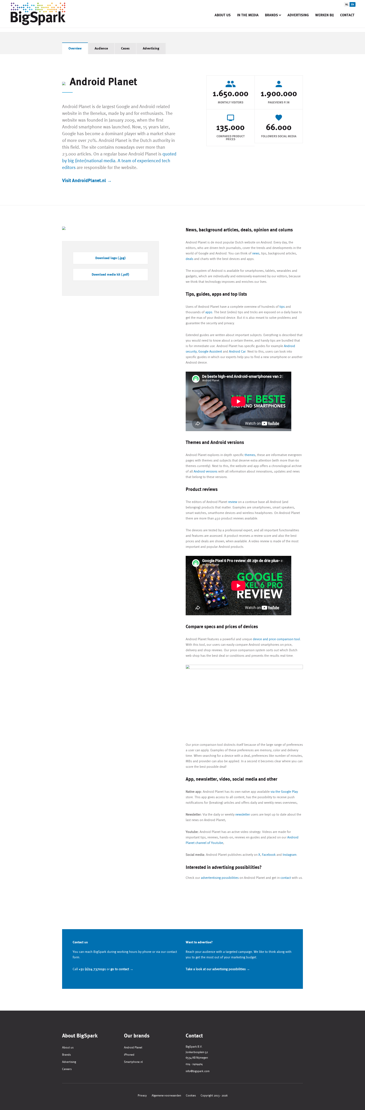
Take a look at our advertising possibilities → (218, 969)
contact (286, 878)
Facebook (269, 855)
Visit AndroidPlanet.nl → (87, 180)
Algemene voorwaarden (166, 1095)
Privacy (142, 1095)
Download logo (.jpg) (110, 258)
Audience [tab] (101, 48)
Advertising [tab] (151, 48)
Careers (67, 1069)
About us (223, 15)
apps (208, 312)
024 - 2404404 (194, 1064)
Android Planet (133, 1047)
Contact (347, 15)
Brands (271, 15)
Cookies (191, 1095)
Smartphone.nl (133, 1061)
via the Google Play (284, 792)
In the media (248, 15)
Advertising (298, 15)
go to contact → (121, 969)
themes (250, 455)
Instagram (290, 855)
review (232, 502)
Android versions (205, 471)
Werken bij (324, 15)
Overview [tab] (75, 48)
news (255, 253)
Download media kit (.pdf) (110, 274)
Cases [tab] (125, 48)
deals (189, 259)
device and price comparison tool (276, 639)
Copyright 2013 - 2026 (214, 1095)
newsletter (243, 814)
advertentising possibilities (220, 878)
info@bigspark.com (198, 1071)
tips (282, 307)
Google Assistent (210, 351)
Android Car (237, 351)
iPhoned (129, 1054)
